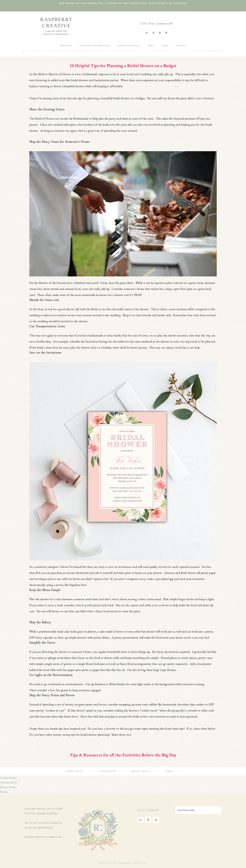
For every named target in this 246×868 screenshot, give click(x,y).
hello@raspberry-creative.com (43, 836)
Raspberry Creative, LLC (56, 26)
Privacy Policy (8, 787)
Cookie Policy (8, 777)
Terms (4, 791)
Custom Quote (8, 782)
